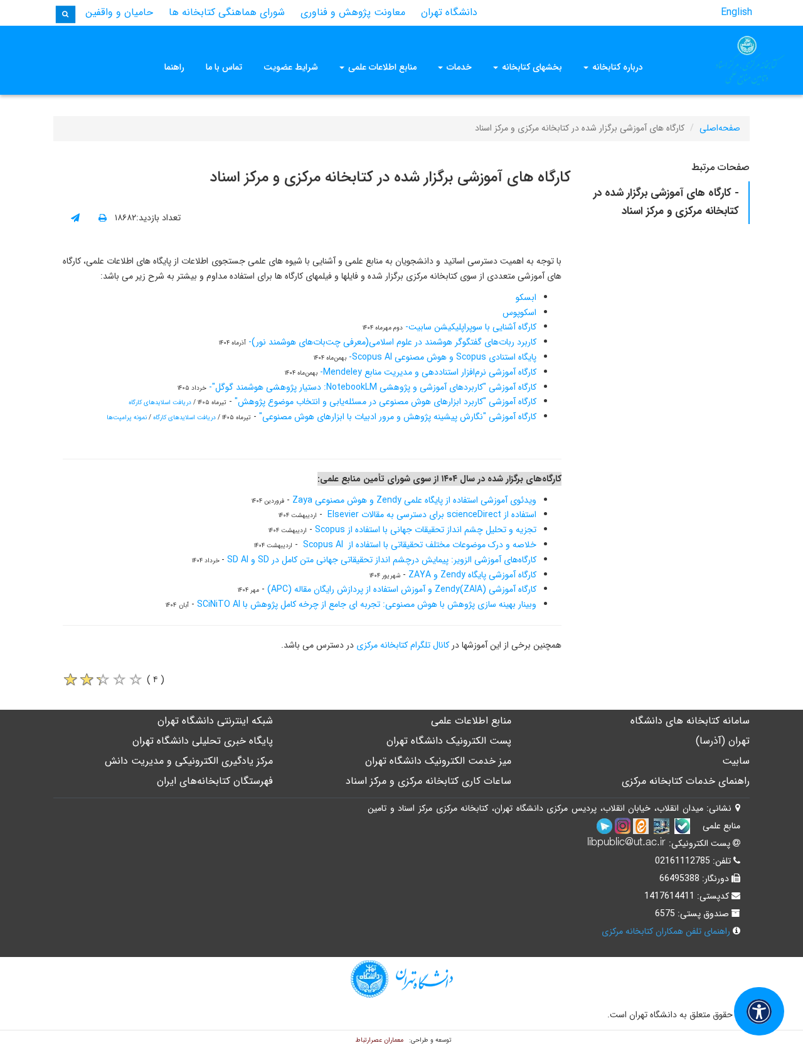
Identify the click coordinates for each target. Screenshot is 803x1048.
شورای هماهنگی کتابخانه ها (227, 12)
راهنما (174, 67)
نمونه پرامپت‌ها (127, 417)
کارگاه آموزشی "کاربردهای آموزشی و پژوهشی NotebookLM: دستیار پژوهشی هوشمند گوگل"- (372, 387)
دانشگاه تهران (449, 12)
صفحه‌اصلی (719, 128)
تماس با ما (224, 67)
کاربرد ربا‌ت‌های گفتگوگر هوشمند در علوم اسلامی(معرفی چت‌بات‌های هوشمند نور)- (391, 342)
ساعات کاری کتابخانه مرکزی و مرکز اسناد (428, 781)
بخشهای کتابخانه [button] (530, 67)
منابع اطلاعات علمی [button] (381, 67)
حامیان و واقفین (119, 12)
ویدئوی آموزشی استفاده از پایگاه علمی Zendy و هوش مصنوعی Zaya (414, 500)
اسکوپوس (519, 312)
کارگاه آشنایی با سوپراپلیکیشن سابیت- (469, 327)
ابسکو (526, 297)
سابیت (736, 761)
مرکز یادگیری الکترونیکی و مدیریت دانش (189, 761)
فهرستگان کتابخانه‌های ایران (215, 781)
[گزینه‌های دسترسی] (759, 1011)
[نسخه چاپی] (102, 218)
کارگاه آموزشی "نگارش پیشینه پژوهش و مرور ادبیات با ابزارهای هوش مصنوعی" (397, 417)
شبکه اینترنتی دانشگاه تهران (215, 721)
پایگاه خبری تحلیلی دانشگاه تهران (202, 741)
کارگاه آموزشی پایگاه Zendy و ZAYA (472, 575)
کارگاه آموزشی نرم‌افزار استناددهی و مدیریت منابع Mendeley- (426, 372)
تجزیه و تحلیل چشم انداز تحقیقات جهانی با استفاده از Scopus (425, 530)
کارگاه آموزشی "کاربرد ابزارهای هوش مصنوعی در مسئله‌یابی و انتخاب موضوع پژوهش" (385, 402)
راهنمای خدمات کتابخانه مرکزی (686, 781)
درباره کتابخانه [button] (616, 67)
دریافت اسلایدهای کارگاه (160, 402)
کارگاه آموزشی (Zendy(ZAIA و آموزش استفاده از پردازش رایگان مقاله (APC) (401, 589)
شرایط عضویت (290, 67)
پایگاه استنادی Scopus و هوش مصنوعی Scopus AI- (441, 357)
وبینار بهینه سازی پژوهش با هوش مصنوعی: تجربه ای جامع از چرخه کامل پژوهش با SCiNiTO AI (366, 604)
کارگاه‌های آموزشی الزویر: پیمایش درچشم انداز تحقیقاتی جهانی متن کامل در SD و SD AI (381, 560)
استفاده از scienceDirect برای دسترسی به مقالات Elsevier (431, 514)
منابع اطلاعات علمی (471, 721)
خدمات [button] (458, 67)
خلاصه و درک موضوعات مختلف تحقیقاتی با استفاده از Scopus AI (419, 545)
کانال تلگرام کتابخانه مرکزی (404, 645)
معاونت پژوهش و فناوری (352, 12)
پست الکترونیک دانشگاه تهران (448, 741)
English (736, 12)
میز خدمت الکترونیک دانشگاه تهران (438, 761)
